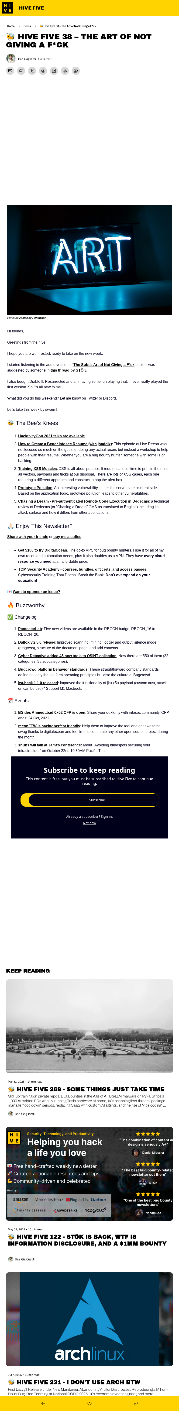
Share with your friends (27, 537)
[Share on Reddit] (65, 71)
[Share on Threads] (43, 71)
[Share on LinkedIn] (54, 71)
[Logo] (7, 8)
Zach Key (25, 318)
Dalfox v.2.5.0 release (36, 642)
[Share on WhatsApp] (76, 71)
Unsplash (40, 318)
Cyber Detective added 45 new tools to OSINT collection (67, 656)
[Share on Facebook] (21, 71)
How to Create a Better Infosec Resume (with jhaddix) (65, 444)
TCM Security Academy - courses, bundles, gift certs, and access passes (82, 569)
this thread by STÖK (68, 370)
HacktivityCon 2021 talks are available (51, 436)
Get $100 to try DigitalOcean (42, 550)
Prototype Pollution (35, 488)
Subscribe (97, 800)
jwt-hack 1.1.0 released (38, 683)
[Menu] (175, 8)
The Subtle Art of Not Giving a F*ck (103, 365)
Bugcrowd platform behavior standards (53, 669)
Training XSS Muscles (37, 469)
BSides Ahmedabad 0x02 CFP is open (51, 712)
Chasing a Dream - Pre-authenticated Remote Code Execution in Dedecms (83, 501)
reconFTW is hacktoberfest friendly (49, 726)
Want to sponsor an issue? (36, 592)
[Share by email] (10, 71)
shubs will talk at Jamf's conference (49, 745)
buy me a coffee (67, 537)
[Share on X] (32, 71)
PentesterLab (30, 629)
